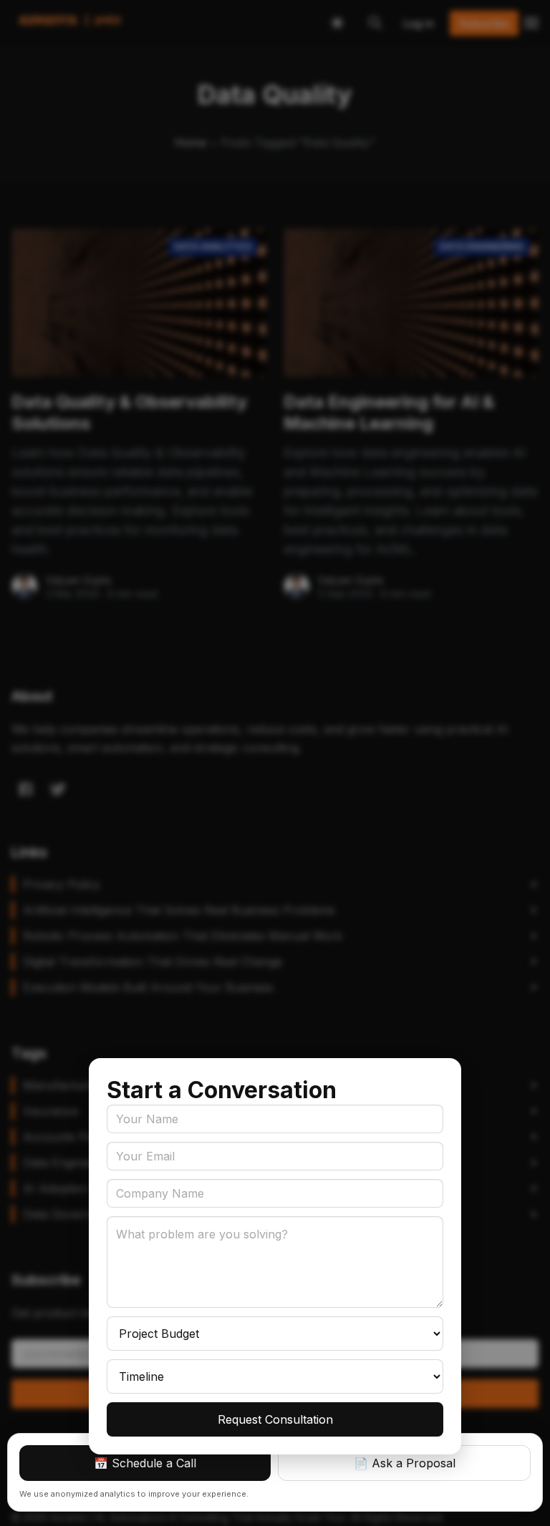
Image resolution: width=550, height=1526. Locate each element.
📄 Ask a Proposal (404, 1463)
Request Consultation (275, 1419)
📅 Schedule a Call (145, 1463)
